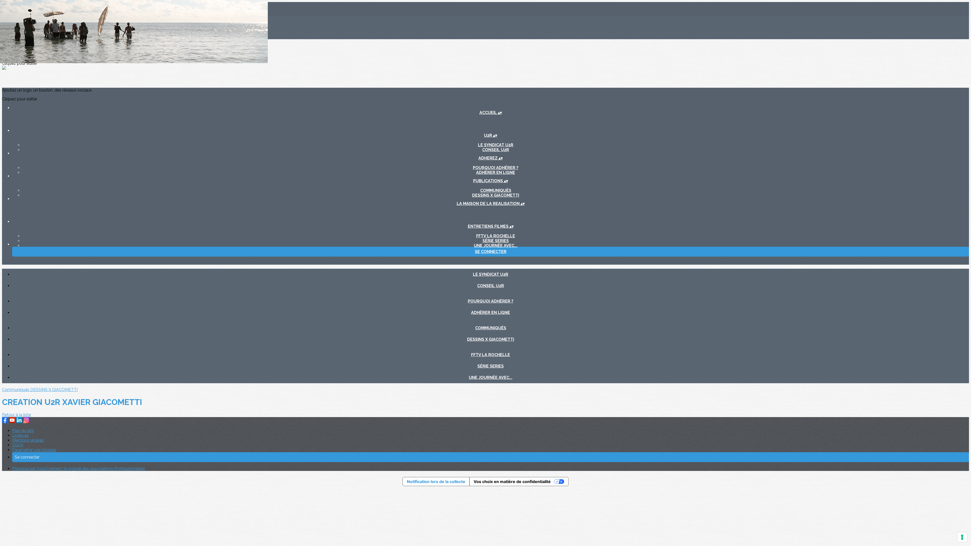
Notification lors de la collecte (436, 481)
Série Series (495, 240)
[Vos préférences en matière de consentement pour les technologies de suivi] (962, 537)
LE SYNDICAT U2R (495, 145)
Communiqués (495, 190)
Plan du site (23, 430)
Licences (20, 435)
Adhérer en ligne (495, 172)
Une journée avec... (495, 245)
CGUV (18, 445)
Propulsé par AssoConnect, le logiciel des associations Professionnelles (78, 468)
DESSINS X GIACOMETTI (495, 195)
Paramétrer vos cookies (34, 449)
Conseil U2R (495, 149)
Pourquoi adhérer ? (495, 167)
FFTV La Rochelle (495, 236)
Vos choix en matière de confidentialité (512, 481)
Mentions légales (28, 440)
